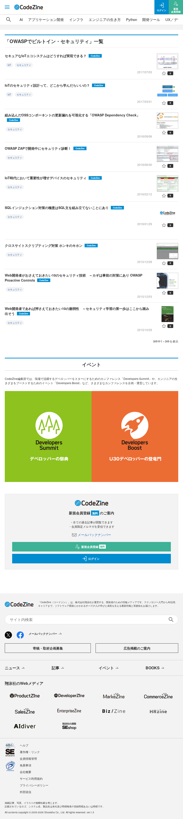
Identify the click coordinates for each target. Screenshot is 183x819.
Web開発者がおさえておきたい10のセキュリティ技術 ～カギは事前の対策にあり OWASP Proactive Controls (73, 278)
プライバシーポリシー (34, 785)
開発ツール (151, 19)
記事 (55, 667)
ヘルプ (24, 745)
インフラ (76, 19)
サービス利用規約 (31, 778)
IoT (9, 65)
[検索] (8, 19)
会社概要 (25, 772)
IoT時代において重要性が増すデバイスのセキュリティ (52, 177)
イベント (106, 667)
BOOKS (153, 667)
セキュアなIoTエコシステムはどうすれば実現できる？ (52, 55)
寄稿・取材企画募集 (48, 648)
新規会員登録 (93, 547)
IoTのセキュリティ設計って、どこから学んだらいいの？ (54, 85)
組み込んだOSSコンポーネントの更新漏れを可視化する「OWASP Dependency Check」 (72, 117)
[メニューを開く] (7, 7)
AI (21, 19)
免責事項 (25, 765)
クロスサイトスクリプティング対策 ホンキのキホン (50, 245)
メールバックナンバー (94, 534)
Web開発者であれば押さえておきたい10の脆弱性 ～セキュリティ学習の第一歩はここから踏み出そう (77, 311)
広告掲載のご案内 (137, 648)
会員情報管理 (28, 758)
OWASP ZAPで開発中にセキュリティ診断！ (45, 148)
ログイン (94, 558)
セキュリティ (24, 65)
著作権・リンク (30, 752)
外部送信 (25, 792)
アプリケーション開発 (46, 19)
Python (131, 19)
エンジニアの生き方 (105, 19)
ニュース (12, 667)
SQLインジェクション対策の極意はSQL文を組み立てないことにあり (63, 207)
